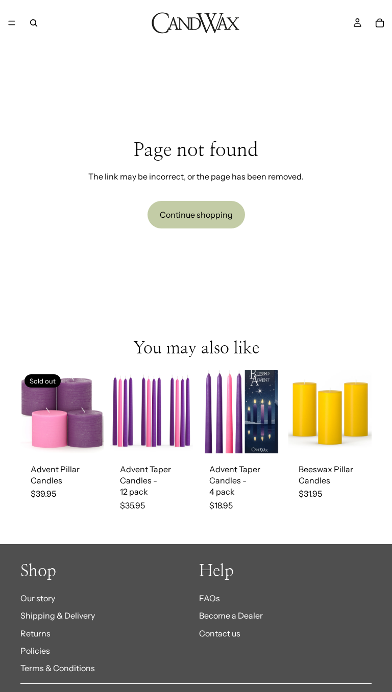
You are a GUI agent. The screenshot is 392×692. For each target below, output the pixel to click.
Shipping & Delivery (57, 615)
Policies (35, 651)
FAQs (209, 598)
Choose (185, 437)
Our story (37, 598)
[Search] (33, 23)
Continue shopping (196, 215)
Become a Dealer (231, 615)
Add (364, 437)
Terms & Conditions (57, 668)
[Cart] (380, 23)
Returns (35, 633)
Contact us (219, 633)
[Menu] (11, 23)
